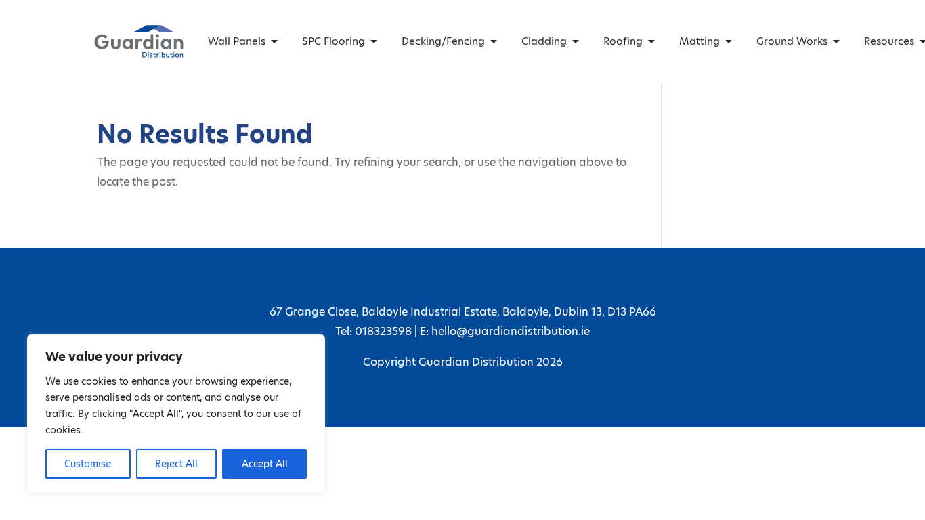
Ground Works (791, 41)
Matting (699, 41)
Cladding (544, 41)
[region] (176, 413)
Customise (87, 464)
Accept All (265, 464)
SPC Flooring (333, 41)
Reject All (176, 464)
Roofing (623, 41)
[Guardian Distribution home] (139, 41)
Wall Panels (236, 41)
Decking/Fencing (443, 41)
